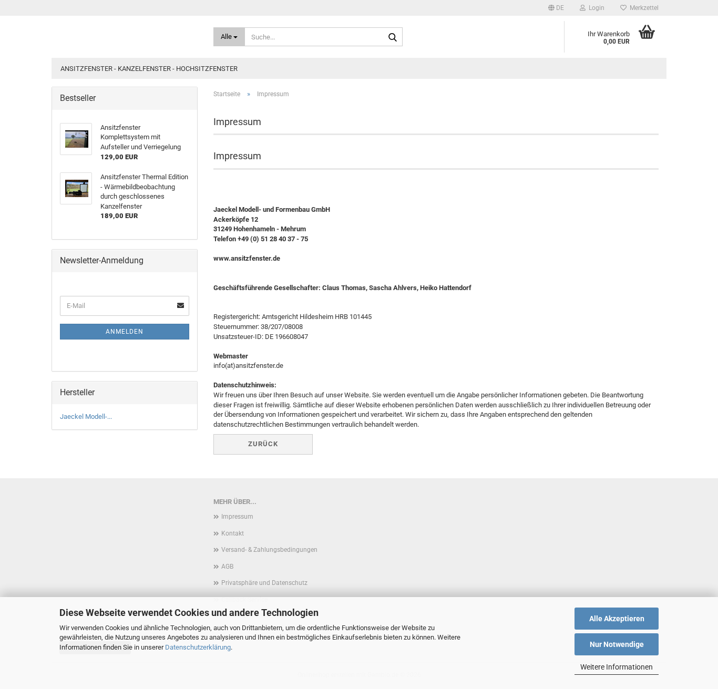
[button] (556, 8)
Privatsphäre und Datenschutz (264, 583)
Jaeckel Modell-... (86, 416)
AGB (227, 566)
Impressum (237, 516)
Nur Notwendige (617, 644)
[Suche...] (393, 37)
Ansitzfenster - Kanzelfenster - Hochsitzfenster (149, 69)
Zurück (263, 444)
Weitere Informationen (616, 667)
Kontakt (232, 533)
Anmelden (124, 331)
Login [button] (595, 8)
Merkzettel (643, 8)
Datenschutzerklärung (198, 647)
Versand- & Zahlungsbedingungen (269, 549)
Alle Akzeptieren (616, 618)
